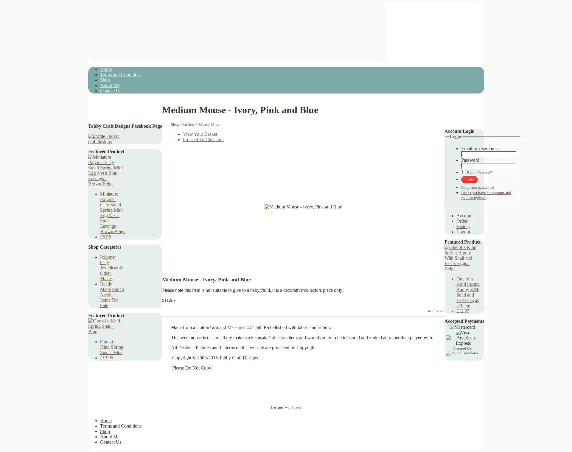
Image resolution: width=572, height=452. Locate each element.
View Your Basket (200, 134)
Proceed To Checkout (203, 139)
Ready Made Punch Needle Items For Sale (112, 294)
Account (464, 215)
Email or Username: (480, 148)
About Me (109, 85)
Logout (463, 231)
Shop (105, 79)
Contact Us (110, 90)
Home (106, 69)
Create (296, 407)
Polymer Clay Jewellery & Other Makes (111, 268)
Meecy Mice (209, 124)
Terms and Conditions (121, 74)
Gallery (189, 124)
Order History (463, 224)
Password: (471, 160)
